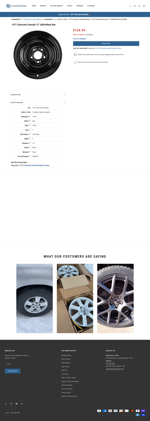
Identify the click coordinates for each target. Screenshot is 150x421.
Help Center (65, 367)
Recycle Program (67, 385)
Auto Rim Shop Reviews (69, 396)
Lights (69, 6)
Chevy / (66, 19)
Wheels (43, 6)
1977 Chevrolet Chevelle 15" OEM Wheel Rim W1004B (109, 19)
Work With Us (65, 363)
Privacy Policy (66, 393)
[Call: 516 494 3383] (131, 6)
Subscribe (12, 371)
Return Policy (65, 359)
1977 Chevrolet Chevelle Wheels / (80, 19)
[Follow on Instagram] (11, 404)
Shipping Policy (66, 355)
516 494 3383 (110, 363)
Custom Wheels (56, 6)
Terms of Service (66, 389)
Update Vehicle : (73, 14)
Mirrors (80, 6)
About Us (64, 370)
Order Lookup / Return (68, 378)
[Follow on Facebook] (6, 404)
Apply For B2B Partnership (70, 381)
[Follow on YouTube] (17, 404)
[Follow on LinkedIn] (22, 404)
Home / (60, 19)
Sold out (106, 43)
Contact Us (65, 374)
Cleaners (91, 6)
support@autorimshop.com (115, 369)
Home (34, 6)
